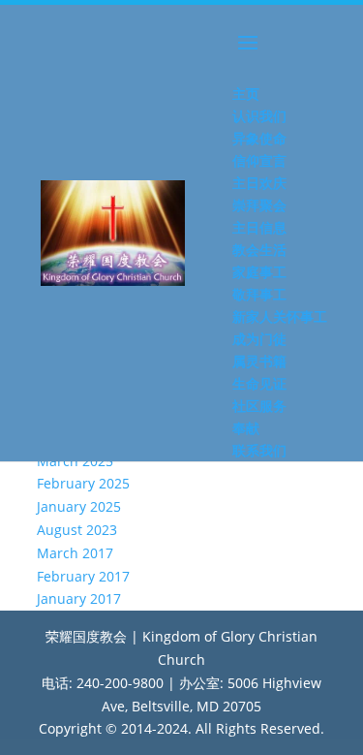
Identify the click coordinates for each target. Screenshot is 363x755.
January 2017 (79, 598)
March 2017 (75, 553)
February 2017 (83, 576)
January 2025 (79, 506)
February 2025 (83, 483)
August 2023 (77, 529)
